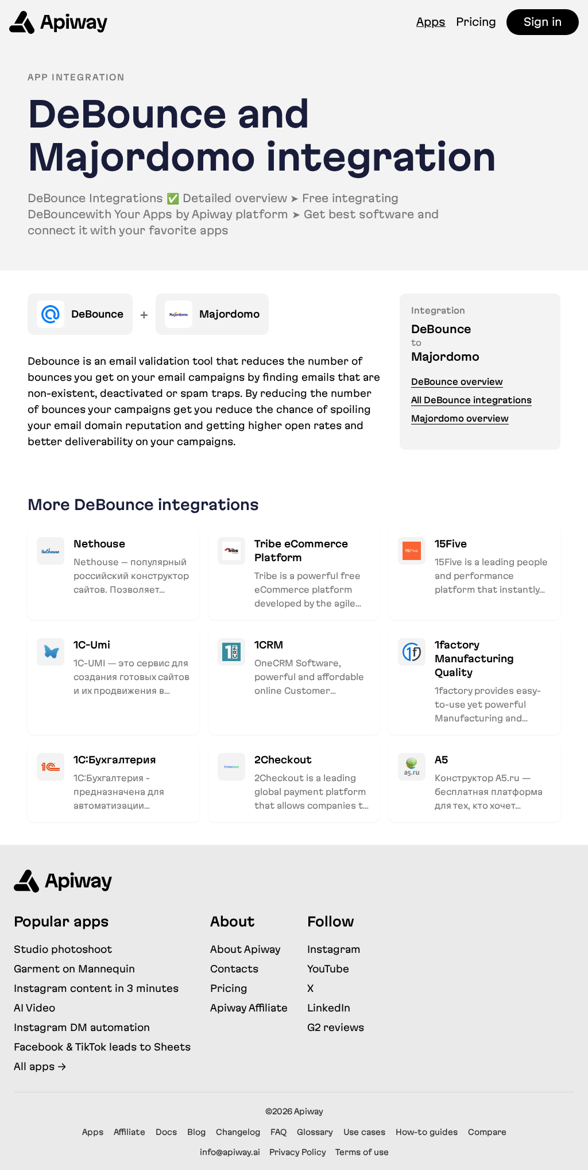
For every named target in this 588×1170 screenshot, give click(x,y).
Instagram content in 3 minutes (96, 988)
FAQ (278, 1132)
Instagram (334, 949)
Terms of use (362, 1152)
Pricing (476, 22)
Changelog (238, 1132)
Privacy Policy (297, 1152)
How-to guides (427, 1132)
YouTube (328, 968)
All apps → (40, 1066)
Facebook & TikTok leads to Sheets (102, 1046)
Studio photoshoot (63, 949)
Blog (196, 1132)
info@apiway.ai (230, 1152)
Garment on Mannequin (74, 968)
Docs (166, 1132)
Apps (431, 22)
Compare (487, 1132)
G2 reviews (335, 1027)
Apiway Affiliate (249, 1007)
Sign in (543, 22)
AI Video (34, 1007)
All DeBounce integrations (471, 400)
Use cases (364, 1132)
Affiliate (129, 1132)
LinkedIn (328, 1007)
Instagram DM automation (82, 1027)
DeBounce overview (457, 382)
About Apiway (245, 949)
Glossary (315, 1132)
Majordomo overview (460, 418)
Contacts (234, 968)
